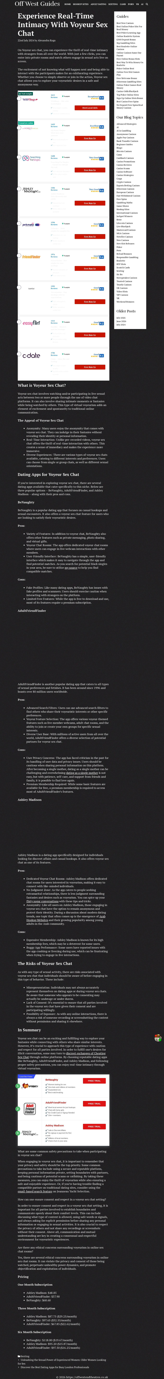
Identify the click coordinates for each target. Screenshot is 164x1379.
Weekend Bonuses (125, 301)
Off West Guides (37, 4)
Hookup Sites (80, 4)
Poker (119, 247)
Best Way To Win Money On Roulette (130, 64)
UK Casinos (122, 287)
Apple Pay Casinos (125, 137)
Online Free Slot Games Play (128, 73)
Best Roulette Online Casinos (127, 48)
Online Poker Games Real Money (129, 86)
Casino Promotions (126, 161)
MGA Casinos (123, 233)
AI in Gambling (124, 130)
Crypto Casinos (124, 181)
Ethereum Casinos (125, 188)
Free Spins (122, 199)
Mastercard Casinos (126, 229)
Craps (119, 178)
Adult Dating (98, 4)
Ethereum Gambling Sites (129, 81)
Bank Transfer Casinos (127, 141)
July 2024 (121, 324)
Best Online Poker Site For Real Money (129, 28)
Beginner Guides (125, 144)
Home (67, 4)
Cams (123, 4)
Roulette (121, 260)
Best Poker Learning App (128, 32)
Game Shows (123, 205)
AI (142, 4)
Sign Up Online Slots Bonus (130, 98)
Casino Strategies (125, 175)
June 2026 (121, 321)
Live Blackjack (124, 226)
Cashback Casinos (125, 158)
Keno (119, 219)
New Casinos (123, 240)
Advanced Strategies (127, 123)
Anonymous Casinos (126, 134)
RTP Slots (121, 264)
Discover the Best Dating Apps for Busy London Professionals (55, 1367)
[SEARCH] (146, 4)
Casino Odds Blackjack (127, 91)
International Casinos (127, 212)
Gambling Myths (125, 202)
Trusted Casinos (124, 281)
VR (137, 4)
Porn (131, 4)
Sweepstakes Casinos (127, 277)
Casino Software (124, 171)
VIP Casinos (122, 294)
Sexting (113, 4)
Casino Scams (123, 168)
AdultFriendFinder (56, 1102)
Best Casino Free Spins (128, 101)
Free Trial (94, 1081)
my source (71, 568)
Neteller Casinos (125, 236)
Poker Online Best (125, 68)
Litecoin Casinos (125, 223)
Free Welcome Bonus (127, 78)
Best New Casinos (125, 23)
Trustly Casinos (124, 284)
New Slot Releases (125, 243)
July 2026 (121, 317)
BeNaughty (52, 1079)
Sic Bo (119, 274)
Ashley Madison (55, 1125)
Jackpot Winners (125, 216)
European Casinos (125, 192)
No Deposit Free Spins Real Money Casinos (130, 106)
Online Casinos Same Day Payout (129, 54)
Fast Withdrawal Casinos (128, 195)
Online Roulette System (128, 36)
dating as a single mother (82, 773)
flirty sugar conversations (42, 901)
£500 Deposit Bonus (126, 39)
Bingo (119, 147)
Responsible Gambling (127, 257)
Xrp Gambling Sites (126, 42)
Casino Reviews (124, 164)
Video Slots (122, 291)
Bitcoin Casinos (124, 151)
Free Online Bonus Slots (128, 58)
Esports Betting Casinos (128, 185)
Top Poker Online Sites (128, 94)
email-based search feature (35, 1191)
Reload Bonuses (124, 253)
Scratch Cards (123, 267)
